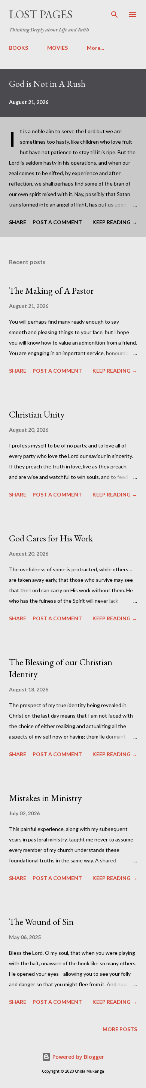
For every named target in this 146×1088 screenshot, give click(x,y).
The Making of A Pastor (51, 290)
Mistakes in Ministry (45, 798)
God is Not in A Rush (47, 83)
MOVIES (57, 48)
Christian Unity (36, 414)
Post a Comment (57, 222)
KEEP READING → (114, 222)
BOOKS (18, 48)
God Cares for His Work (51, 538)
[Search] (114, 13)
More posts (120, 1029)
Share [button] (17, 222)
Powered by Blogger (77, 1056)
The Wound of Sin (41, 921)
